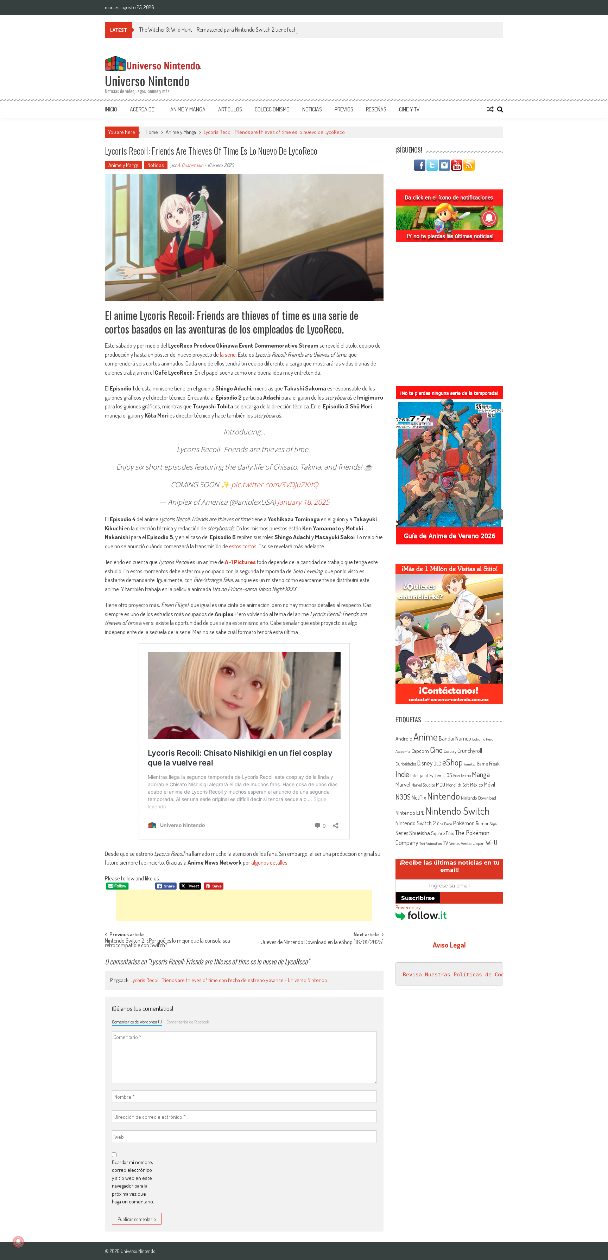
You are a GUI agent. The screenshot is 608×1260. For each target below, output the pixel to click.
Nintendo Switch (458, 810)
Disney (424, 763)
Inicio (111, 109)
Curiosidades (405, 764)
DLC (437, 764)
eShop (452, 762)
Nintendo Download (478, 798)
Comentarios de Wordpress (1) (137, 1022)
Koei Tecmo (462, 775)
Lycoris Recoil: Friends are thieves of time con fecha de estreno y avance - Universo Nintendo (229, 980)
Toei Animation (430, 843)
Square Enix (442, 833)
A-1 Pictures (240, 562)
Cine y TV (409, 109)
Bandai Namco (455, 738)
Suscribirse (418, 898)
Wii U (491, 842)
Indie (402, 774)
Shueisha (419, 832)
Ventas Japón (472, 843)
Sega (493, 823)
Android (403, 738)
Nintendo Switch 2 (415, 823)
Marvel (402, 784)
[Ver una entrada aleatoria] (490, 109)
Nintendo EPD (410, 812)
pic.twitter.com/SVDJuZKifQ (274, 484)
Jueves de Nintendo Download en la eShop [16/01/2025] (322, 942)
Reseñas (376, 109)
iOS (448, 774)
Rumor (482, 823)
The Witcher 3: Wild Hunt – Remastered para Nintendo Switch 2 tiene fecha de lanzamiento (236, 29)
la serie (228, 354)
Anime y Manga (187, 109)
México (476, 785)
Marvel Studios (423, 785)
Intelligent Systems (427, 775)
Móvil (489, 784)
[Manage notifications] (18, 1241)
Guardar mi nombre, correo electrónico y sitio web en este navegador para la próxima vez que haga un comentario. (133, 1182)
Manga (481, 774)
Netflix (419, 797)
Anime (425, 736)
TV (445, 843)
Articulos (230, 109)
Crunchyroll (469, 750)
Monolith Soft (457, 785)
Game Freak (488, 763)
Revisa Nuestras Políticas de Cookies (460, 974)
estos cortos (242, 546)
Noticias (312, 109)
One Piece (444, 823)
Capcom (420, 750)
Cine (436, 750)
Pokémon (464, 823)
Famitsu (470, 764)
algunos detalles (269, 862)
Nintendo (443, 796)
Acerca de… (144, 109)
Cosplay (450, 751)
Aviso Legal (449, 944)
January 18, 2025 (303, 502)
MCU (440, 784)
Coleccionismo (272, 109)
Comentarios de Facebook (187, 1022)
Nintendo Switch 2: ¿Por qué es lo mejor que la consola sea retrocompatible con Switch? (167, 943)
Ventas (454, 843)
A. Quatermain (190, 165)
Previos (344, 109)
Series (401, 832)
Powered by (407, 907)
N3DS (403, 796)
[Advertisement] (244, 905)
